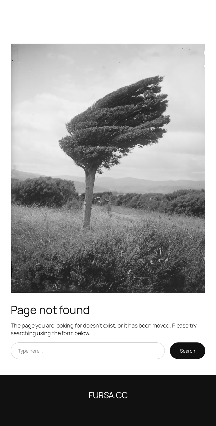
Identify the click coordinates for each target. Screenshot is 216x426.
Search (187, 350)
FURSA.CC (108, 395)
